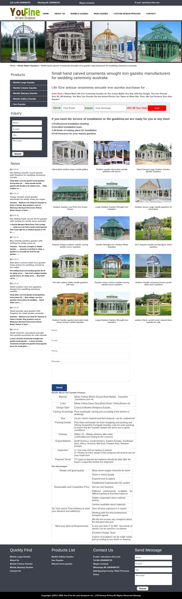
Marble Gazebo (79, 13)
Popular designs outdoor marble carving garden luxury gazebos (70, 245)
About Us (59, 13)
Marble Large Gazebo (24, 82)
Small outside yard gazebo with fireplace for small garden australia (27, 312)
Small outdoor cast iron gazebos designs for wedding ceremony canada (26, 289)
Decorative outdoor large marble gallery (70, 169)
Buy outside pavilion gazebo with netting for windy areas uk (26, 242)
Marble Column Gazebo (25, 88)
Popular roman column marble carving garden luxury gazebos (112, 283)
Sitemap (137, 595)
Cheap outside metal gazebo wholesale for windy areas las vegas (27, 198)
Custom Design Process (127, 13)
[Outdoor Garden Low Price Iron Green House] (69, 190)
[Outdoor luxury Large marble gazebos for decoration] (152, 190)
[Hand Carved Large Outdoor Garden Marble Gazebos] (152, 153)
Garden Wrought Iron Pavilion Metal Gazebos (112, 245)
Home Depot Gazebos (28, 65)
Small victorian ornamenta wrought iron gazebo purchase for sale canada (28, 334)
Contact (151, 13)
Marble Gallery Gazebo (24, 99)
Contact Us (15, 571)
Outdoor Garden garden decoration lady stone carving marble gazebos (70, 321)
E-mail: (55, 340)
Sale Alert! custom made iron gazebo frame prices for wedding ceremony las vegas (28, 265)
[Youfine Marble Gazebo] (25, 13)
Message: (56, 361)
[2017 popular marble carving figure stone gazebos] (152, 228)
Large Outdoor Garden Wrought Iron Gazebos (111, 208)
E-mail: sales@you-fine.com (147, 3)
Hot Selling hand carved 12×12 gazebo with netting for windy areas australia (28, 220)
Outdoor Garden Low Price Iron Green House (70, 208)
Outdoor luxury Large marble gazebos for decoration (153, 208)
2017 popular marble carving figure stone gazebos (153, 245)
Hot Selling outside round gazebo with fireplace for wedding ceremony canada (27, 175)
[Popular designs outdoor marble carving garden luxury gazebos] (69, 228)
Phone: (55, 351)
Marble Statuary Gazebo (25, 93)
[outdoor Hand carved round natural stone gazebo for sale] (152, 303)
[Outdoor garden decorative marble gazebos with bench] (111, 153)
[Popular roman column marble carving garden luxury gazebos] (111, 266)
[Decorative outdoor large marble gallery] (69, 153)
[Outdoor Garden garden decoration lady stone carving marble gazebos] (69, 303)
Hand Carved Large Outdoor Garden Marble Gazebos (153, 170)
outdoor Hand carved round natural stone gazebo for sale (153, 321)
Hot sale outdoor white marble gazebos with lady (70, 283)
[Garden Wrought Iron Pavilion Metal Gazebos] (111, 228)
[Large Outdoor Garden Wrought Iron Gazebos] (111, 190)
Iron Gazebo (101, 13)
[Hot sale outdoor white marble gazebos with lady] (69, 266)
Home (46, 13)
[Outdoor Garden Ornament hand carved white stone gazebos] (152, 266)
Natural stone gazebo (62, 564)
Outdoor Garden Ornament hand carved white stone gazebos (153, 283)
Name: (55, 330)
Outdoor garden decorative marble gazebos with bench (111, 170)
